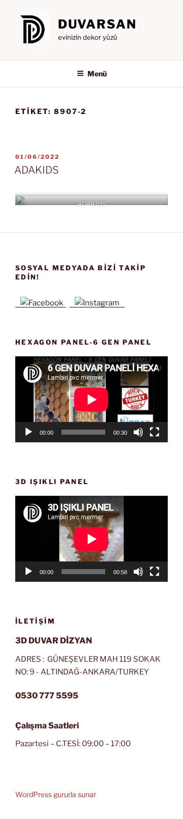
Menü (97, 73)
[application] (91, 399)
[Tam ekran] (154, 432)
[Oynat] (28, 432)
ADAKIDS (36, 170)
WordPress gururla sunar (55, 794)
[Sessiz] (138, 432)
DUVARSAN (97, 24)
